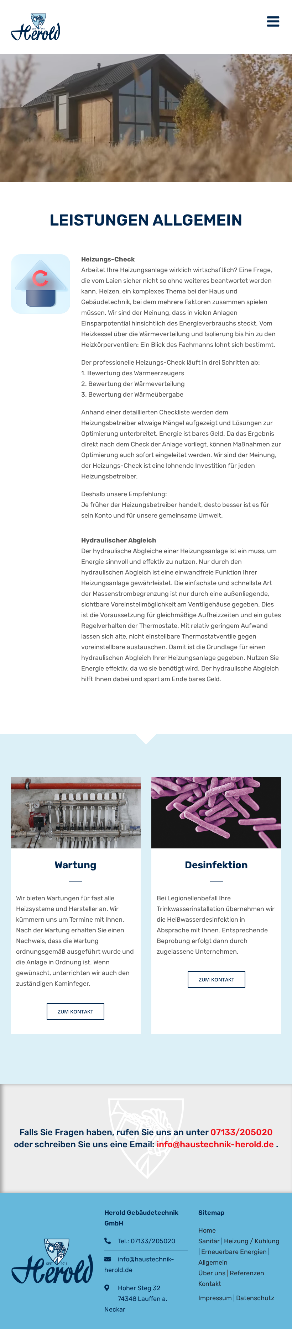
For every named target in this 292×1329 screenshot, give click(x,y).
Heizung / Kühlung (252, 1241)
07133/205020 (241, 1132)
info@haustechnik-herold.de (214, 1144)
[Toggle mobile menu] (274, 21)
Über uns (211, 1273)
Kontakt (209, 1284)
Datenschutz (255, 1298)
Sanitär (209, 1241)
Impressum (215, 1298)
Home (207, 1230)
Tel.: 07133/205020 (143, 1241)
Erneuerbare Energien (234, 1252)
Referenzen (247, 1273)
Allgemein (213, 1262)
